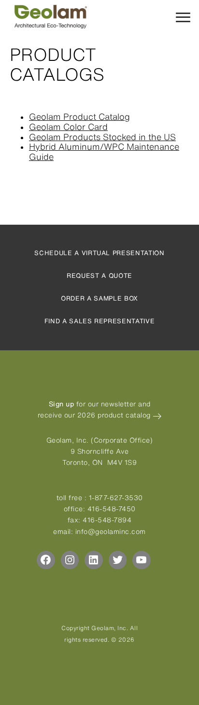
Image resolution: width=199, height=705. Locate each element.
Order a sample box (99, 298)
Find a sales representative (99, 321)
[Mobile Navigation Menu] (183, 16)
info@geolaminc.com (110, 531)
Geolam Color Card (68, 126)
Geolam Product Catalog (79, 116)
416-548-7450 (111, 508)
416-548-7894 (107, 520)
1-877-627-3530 (116, 497)
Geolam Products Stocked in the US (102, 136)
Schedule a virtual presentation (99, 253)
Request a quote (99, 276)
